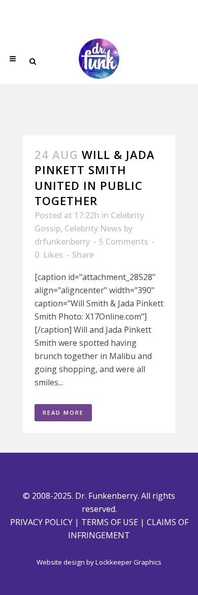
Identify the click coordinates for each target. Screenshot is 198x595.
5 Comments (123, 241)
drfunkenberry (62, 241)
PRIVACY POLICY (41, 522)
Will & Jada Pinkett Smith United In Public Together (95, 177)
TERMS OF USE (109, 522)
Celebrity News (93, 228)
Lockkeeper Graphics (128, 562)
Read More (63, 412)
